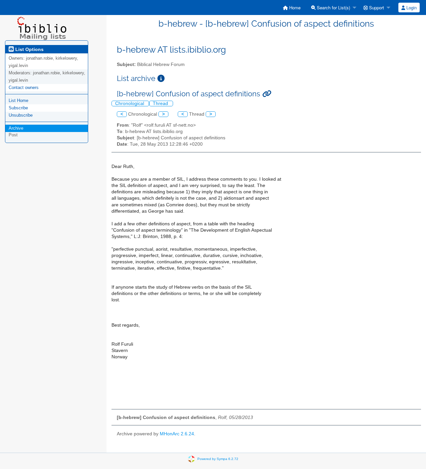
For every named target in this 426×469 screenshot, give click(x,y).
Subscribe (18, 107)
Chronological (130, 103)
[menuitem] (292, 7)
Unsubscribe (21, 115)
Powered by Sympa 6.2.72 (217, 459)
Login (411, 7)
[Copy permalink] (266, 94)
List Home (18, 100)
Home (294, 7)
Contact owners (24, 87)
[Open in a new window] (161, 78)
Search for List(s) (333, 7)
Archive (16, 128)
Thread (161, 103)
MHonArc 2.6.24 (177, 433)
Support (376, 7)
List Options (29, 49)
